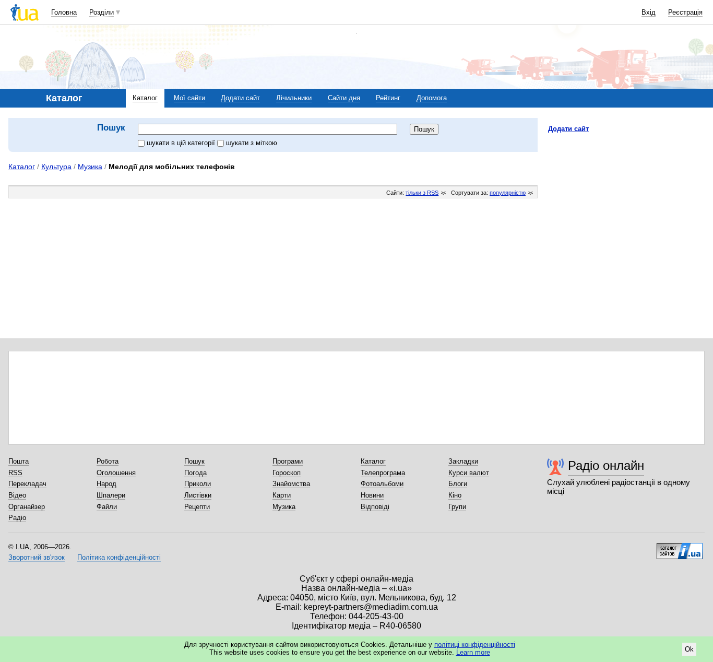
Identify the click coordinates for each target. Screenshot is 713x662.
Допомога (432, 98)
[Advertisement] (626, 205)
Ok (689, 649)
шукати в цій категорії (182, 143)
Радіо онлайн (606, 465)
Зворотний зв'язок (36, 557)
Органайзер (26, 507)
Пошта (18, 461)
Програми (287, 461)
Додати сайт (240, 98)
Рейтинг (388, 98)
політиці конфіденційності (474, 644)
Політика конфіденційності (119, 557)
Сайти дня (344, 98)
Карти (281, 495)
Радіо (17, 518)
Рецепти (197, 507)
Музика (90, 166)
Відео (17, 495)
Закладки (463, 461)
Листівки (197, 495)
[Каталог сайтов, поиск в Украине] (680, 547)
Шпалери (111, 495)
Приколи (197, 484)
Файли (107, 507)
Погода (195, 473)
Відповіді (375, 507)
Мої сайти (189, 98)
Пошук (194, 461)
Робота (107, 461)
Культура (56, 166)
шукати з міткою (251, 143)
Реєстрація (685, 12)
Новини (372, 495)
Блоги (457, 484)
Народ (106, 484)
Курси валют (468, 473)
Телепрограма (383, 473)
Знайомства (291, 484)
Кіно (454, 495)
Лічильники (294, 98)
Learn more (473, 652)
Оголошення (116, 473)
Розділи (101, 12)
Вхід (648, 12)
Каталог (145, 98)
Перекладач (27, 484)
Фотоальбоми (382, 484)
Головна (64, 12)
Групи (457, 507)
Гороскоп (286, 473)
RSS (15, 473)
